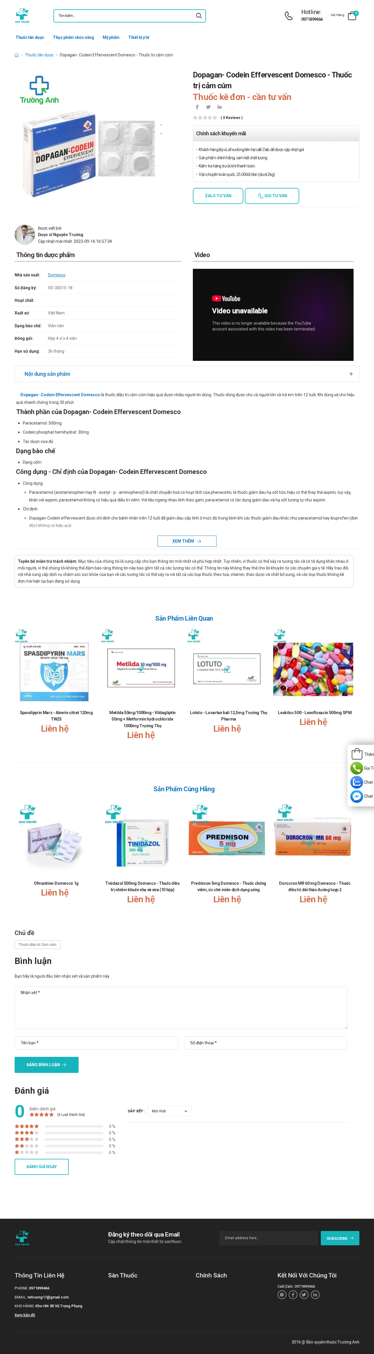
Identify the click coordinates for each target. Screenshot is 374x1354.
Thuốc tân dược (29, 37)
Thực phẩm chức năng (73, 37)
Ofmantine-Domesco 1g (56, 883)
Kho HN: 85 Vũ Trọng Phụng (58, 1306)
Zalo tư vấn (218, 195)
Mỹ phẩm (111, 37)
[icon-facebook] (197, 107)
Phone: (21, 1288)
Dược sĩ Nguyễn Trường (60, 234)
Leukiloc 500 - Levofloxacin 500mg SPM (315, 712)
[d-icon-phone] (290, 15)
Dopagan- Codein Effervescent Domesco (60, 394)
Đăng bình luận (43, 1064)
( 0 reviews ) (232, 118)
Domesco (56, 275)
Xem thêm (183, 541)
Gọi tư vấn (275, 195)
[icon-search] (199, 15)
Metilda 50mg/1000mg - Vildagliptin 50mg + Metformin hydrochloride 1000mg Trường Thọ (142, 719)
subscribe (337, 1238)
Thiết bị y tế (138, 37)
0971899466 (312, 19)
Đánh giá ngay (42, 1166)
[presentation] (350, 690)
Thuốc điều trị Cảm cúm (37, 945)
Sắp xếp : (136, 1111)
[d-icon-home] (17, 55)
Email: (21, 1297)
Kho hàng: (24, 1306)
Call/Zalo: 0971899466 (296, 1286)
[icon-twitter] (208, 107)
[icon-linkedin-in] (219, 107)
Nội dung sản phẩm (47, 374)
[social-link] (282, 1294)
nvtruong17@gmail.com (48, 1297)
